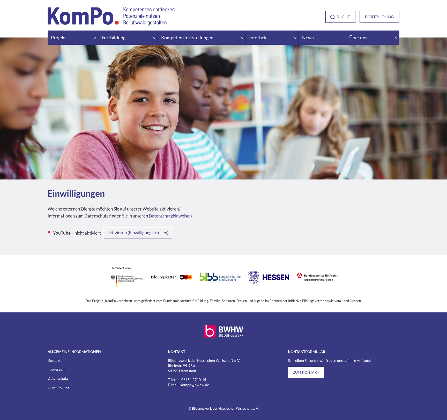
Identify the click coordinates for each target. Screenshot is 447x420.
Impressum (56, 369)
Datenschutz (58, 378)
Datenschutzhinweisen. (171, 216)
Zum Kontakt (306, 372)
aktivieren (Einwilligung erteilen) (137, 232)
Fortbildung (379, 16)
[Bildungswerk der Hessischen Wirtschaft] (223, 336)
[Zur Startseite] (111, 23)
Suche (343, 16)
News (308, 37)
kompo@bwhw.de (194, 384)
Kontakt (54, 360)
